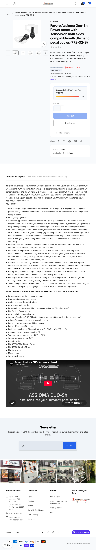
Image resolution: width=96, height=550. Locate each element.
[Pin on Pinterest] (69, 141)
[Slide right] (45, 52)
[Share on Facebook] (58, 141)
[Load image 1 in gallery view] (15, 53)
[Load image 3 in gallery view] (31, 53)
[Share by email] (75, 141)
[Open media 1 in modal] (27, 34)
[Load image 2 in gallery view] (23, 53)
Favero (54, 21)
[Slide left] (8, 52)
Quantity (56, 103)
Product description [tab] (15, 176)
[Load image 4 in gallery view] (38, 53)
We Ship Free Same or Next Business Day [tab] (47, 176)
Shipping (53, 73)
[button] (7, 3)
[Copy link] (81, 141)
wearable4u (75, 543)
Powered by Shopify (84, 543)
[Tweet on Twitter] (64, 141)
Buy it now (70, 123)
